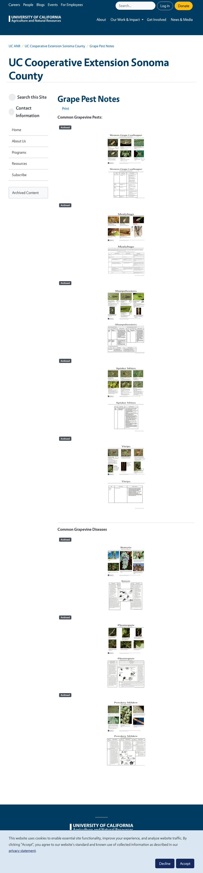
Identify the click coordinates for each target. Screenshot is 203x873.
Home (16, 129)
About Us (19, 141)
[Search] (152, 6)
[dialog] (101, 851)
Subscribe (19, 174)
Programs (19, 152)
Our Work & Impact (125, 19)
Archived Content (25, 192)
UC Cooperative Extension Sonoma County (55, 46)
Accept (185, 863)
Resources (19, 163)
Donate (183, 5)
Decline (164, 863)
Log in (165, 5)
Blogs (40, 4)
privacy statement (22, 850)
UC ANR (14, 46)
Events (53, 4)
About (101, 19)
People (28, 4)
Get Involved (156, 19)
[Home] (35, 19)
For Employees (72, 4)
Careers (14, 4)
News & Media (182, 19)
